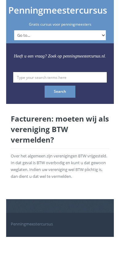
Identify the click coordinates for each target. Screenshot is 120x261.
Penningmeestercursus (57, 10)
